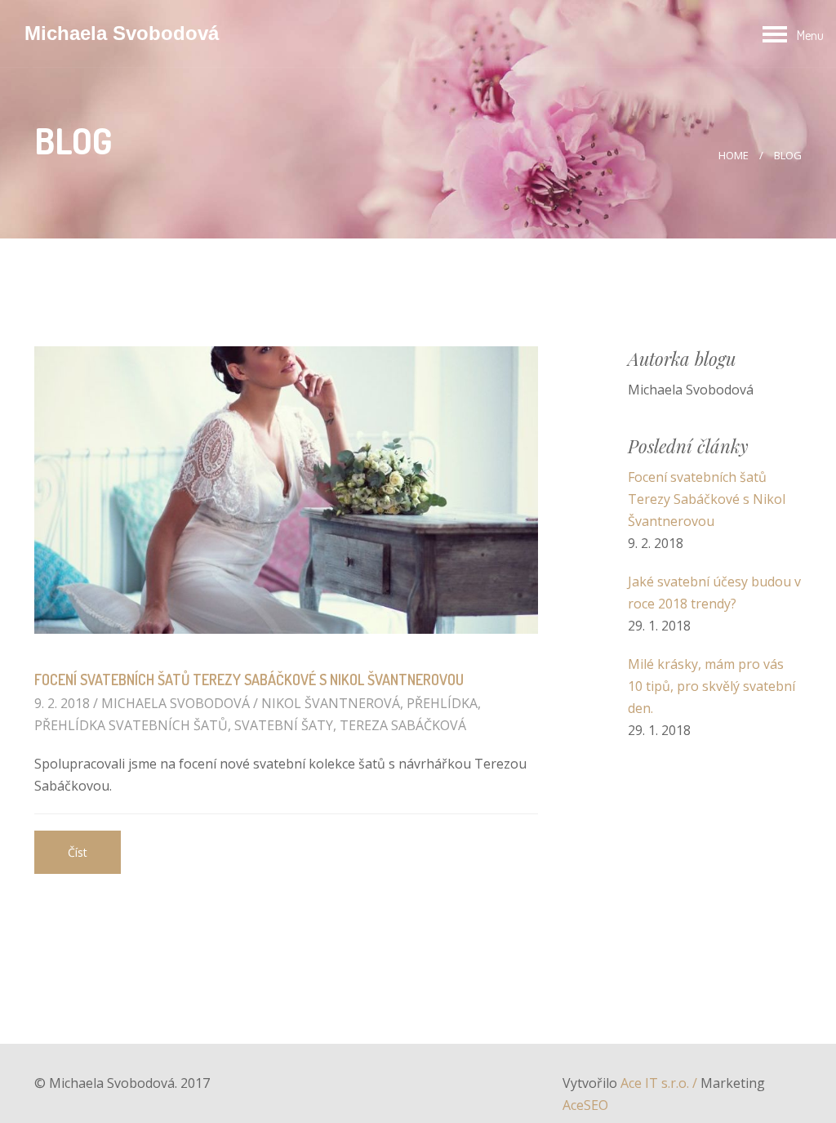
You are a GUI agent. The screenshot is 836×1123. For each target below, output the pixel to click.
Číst (77, 852)
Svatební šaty (283, 725)
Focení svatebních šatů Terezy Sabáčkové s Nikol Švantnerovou (249, 680)
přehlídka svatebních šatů (131, 725)
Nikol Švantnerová (330, 703)
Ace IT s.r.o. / (660, 1083)
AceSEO (585, 1105)
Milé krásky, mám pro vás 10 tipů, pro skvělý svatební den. (711, 686)
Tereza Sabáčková (403, 725)
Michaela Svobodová (121, 33)
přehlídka (442, 703)
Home (734, 155)
